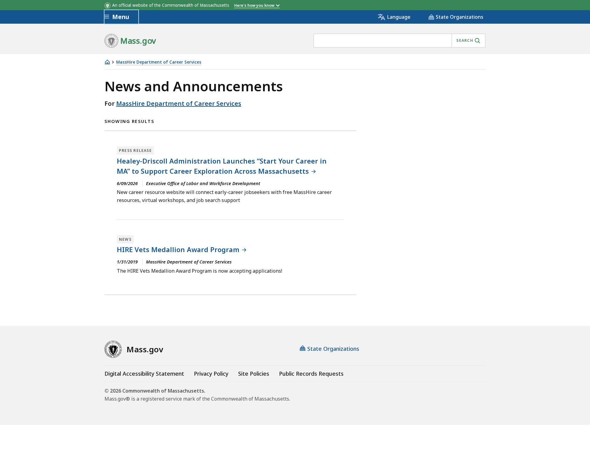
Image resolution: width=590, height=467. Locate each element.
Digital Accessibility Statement (144, 373)
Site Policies (253, 373)
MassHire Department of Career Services (158, 62)
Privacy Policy (211, 373)
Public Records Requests (311, 373)
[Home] (107, 62)
